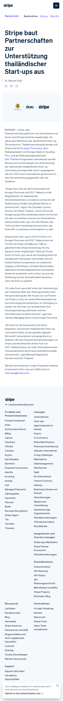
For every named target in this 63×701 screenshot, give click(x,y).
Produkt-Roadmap (44, 608)
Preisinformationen (15, 420)
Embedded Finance (44, 442)
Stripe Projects (42, 591)
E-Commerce (41, 437)
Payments (10, 497)
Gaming (38, 485)
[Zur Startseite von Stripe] (8, 400)
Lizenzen (10, 645)
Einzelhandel (40, 526)
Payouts (9, 502)
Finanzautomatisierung (46, 446)
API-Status (39, 575)
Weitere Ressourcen (16, 658)
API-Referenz (41, 570)
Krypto (8, 454)
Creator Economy (43, 480)
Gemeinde (10, 621)
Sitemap (9, 650)
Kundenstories (12, 612)
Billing (8, 433)
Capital (8, 437)
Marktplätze (40, 459)
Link (7, 485)
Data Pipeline (12, 459)
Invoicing (9, 476)
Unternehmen (41, 416)
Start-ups (39, 421)
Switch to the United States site (23, 693)
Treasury (10, 528)
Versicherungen (42, 497)
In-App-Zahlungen (43, 454)
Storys (44, 16)
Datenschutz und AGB (16, 629)
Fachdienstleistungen (45, 517)
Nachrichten (31, 16)
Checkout (10, 442)
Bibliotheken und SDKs (46, 587)
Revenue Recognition (16, 510)
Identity (9, 472)
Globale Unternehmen (45, 450)
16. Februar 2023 (13, 80)
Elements (10, 463)
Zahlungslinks (12, 493)
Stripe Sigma (11, 515)
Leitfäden (10, 608)
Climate (9, 446)
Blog (7, 617)
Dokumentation (42, 566)
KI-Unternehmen (42, 476)
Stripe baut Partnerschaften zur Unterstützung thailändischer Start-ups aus (29, 51)
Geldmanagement (43, 463)
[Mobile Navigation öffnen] (56, 5)
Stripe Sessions (13, 625)
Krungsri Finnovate (31, 148)
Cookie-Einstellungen (16, 654)
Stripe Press (40, 621)
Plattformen (40, 467)
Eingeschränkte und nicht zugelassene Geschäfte (15, 638)
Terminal (9, 523)
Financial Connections (16, 467)
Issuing (8, 480)
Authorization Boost (15, 429)
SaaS (36, 472)
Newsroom (12, 16)
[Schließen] (57, 686)
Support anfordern (14, 671)
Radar (8, 506)
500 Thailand (12, 159)
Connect (9, 450)
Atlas (7, 424)
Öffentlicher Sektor (44, 521)
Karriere (38, 612)
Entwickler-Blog (42, 596)
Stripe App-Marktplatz (46, 542)
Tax (7, 519)
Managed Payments (15, 489)
